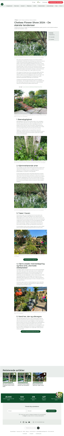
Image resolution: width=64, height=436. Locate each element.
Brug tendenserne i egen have (30, 259)
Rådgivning (29, 5)
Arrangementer (9, 5)
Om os (60, 5)
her (25, 415)
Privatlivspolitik (25, 433)
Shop (56, 5)
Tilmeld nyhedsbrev (51, 410)
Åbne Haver (16, 5)
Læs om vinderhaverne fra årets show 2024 (30, 331)
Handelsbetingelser (38, 433)
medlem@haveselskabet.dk (41, 431)
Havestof (22, 5)
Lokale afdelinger (50, 5)
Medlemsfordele (41, 5)
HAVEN (34, 5)
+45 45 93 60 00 (32, 431)
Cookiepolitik (31, 433)
